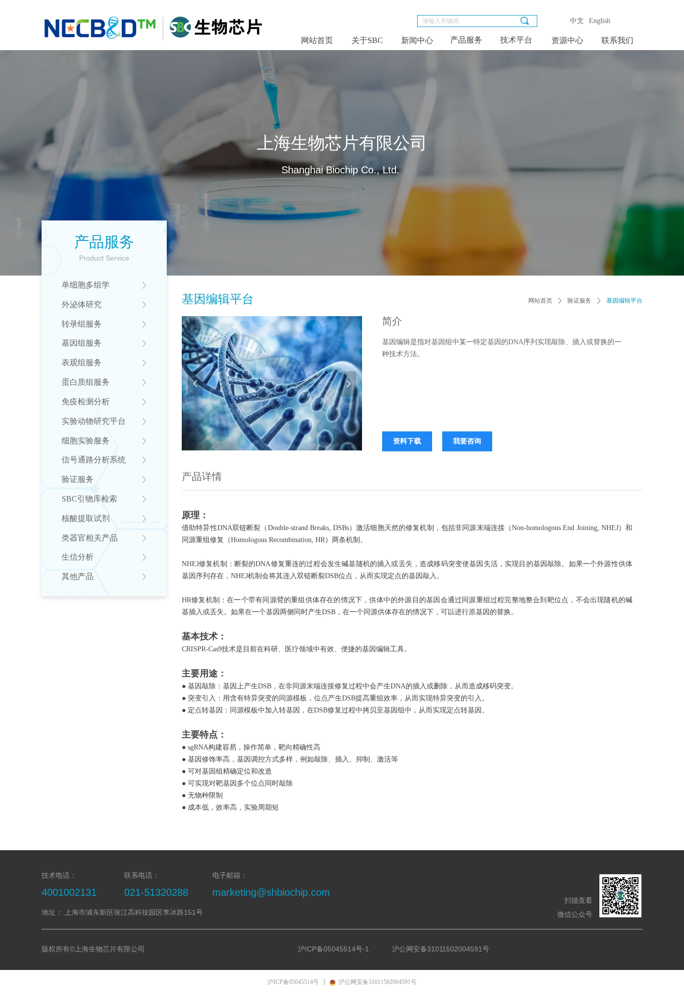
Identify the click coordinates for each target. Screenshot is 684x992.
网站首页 (540, 300)
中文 (577, 21)
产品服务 (466, 40)
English (599, 21)
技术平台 (516, 40)
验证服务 (579, 300)
